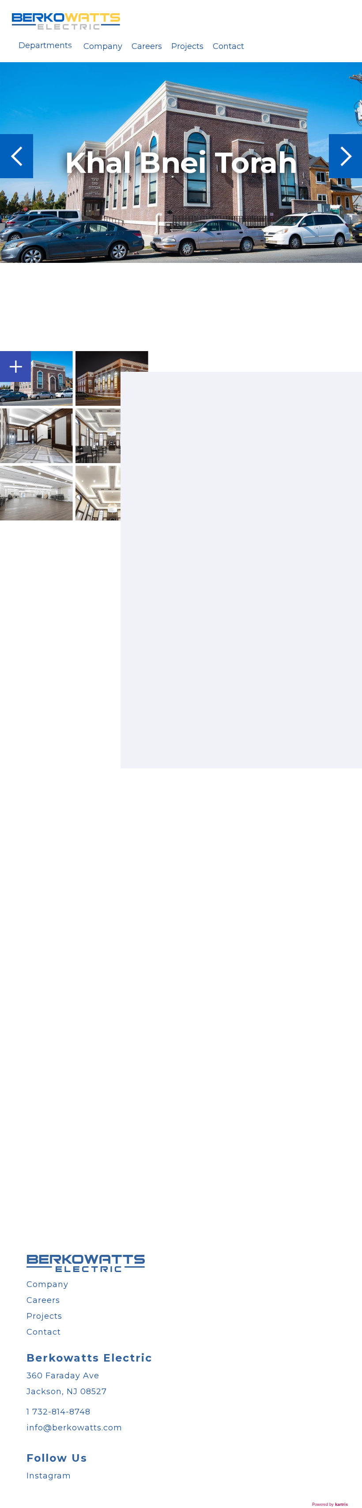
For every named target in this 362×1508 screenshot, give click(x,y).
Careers (147, 46)
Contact (228, 46)
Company (102, 46)
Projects (187, 46)
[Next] (345, 156)
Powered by (330, 1504)
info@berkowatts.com (74, 1428)
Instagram (48, 1476)
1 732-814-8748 (58, 1412)
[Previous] (16, 156)
